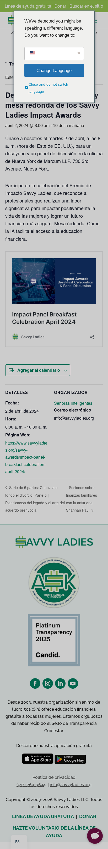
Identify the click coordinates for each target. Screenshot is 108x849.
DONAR (87, 816)
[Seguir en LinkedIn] (60, 683)
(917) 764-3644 (31, 784)
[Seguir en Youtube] (73, 683)
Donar (60, 6)
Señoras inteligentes (73, 403)
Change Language (54, 70)
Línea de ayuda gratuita (28, 6)
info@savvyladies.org (70, 784)
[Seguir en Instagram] (47, 683)
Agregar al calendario (38, 370)
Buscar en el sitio (86, 6)
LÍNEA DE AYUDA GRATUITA (43, 816)
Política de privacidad (54, 777)
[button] (95, 836)
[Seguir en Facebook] (35, 683)
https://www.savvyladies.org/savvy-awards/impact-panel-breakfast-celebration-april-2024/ (26, 457)
